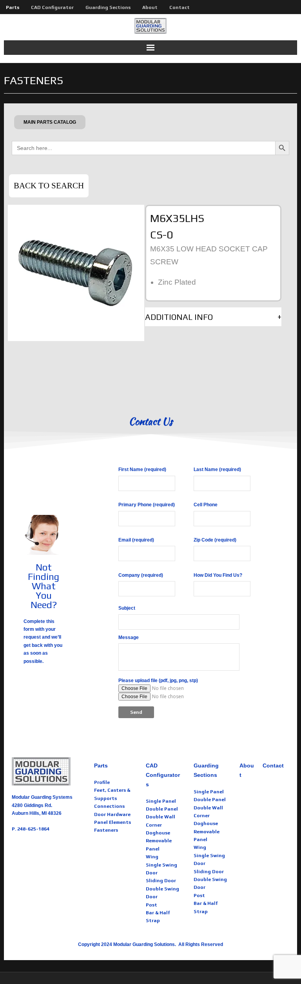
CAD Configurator (52, 7)
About (150, 7)
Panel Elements (112, 822)
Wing (152, 856)
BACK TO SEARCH (49, 185)
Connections (109, 806)
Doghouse (158, 833)
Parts (12, 7)
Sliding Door (161, 880)
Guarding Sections (108, 7)
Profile (102, 782)
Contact (179, 7)
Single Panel (161, 801)
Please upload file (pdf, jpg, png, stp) (158, 680)
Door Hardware (112, 814)
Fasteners (106, 830)
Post (151, 905)
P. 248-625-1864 (30, 829)
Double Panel (162, 809)
